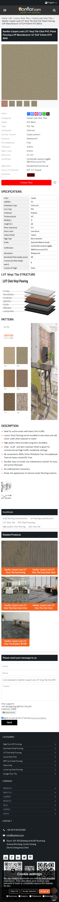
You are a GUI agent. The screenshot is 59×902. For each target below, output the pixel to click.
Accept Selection (29, 891)
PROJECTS (7, 801)
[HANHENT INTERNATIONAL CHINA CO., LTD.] (29, 10)
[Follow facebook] (11, 857)
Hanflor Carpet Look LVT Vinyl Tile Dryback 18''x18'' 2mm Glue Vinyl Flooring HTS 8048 (15, 642)
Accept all (44, 891)
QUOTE (6, 814)
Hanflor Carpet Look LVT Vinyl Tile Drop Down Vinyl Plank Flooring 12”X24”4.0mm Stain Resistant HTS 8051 (43, 571)
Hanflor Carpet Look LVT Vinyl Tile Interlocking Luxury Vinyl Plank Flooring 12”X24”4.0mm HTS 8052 (15, 571)
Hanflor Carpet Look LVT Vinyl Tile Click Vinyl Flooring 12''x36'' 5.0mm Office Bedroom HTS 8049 (43, 607)
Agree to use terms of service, (24, 718)
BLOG (5, 805)
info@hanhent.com (15, 835)
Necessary (13, 896)
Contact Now (26, 182)
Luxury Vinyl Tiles (22, 18)
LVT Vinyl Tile (9, 522)
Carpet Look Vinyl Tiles (42, 18)
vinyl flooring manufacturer (15, 518)
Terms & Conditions (38, 718)
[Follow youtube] (5, 857)
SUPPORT (7, 797)
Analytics (24, 896)
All (10, 18)
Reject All (14, 891)
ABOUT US (7, 793)
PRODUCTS (7, 788)
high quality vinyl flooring (14, 526)
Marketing (49, 896)
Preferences (36, 896)
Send (9, 722)
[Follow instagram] (30, 857)
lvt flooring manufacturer (42, 518)
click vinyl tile (34, 526)
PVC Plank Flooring (26, 522)
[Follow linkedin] (18, 857)
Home (4, 18)
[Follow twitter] (24, 857)
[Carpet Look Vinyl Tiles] (31, 175)
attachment (10, 712)
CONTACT (6, 809)
